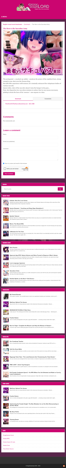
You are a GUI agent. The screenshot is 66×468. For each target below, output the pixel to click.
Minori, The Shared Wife (17, 224)
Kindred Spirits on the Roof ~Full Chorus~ (22, 278)
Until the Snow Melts (16, 349)
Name (4, 134)
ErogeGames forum (8, 435)
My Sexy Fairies (14, 411)
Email (9, 141)
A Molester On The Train (17, 231)
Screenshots (48, 98)
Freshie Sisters (14, 318)
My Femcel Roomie (15, 294)
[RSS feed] (64, 466)
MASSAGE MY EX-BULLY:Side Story (20, 310)
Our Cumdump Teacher (16, 341)
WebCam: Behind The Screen (18, 302)
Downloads (27, 24)
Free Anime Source (8, 449)
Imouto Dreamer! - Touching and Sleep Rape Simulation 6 (26, 208)
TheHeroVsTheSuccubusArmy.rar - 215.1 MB (19, 104)
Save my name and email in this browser (16, 163)
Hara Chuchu (13, 247)
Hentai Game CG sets (9, 442)
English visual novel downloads (12, 24)
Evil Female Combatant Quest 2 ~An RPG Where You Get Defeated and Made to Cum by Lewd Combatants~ (35, 373)
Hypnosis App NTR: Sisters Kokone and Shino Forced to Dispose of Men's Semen (34, 255)
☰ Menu (4, 16)
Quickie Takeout (14, 216)
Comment (5, 148)
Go (60, 189)
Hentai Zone (6, 445)
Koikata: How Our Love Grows (18, 200)
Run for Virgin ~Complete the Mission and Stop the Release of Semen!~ (31, 325)
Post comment (9, 173)
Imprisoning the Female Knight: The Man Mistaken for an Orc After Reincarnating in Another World (34, 404)
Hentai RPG (6, 438)
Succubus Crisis (14, 271)
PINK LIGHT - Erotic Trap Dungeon (20, 364)
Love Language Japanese (17, 263)
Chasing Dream (14, 419)
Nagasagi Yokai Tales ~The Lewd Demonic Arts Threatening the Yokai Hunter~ (32, 357)
